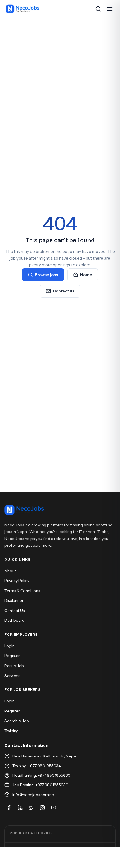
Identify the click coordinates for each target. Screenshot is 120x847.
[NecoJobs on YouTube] (53, 807)
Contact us (63, 291)
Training (11, 730)
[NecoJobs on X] (31, 807)
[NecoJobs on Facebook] (8, 807)
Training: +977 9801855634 (36, 765)
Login (9, 645)
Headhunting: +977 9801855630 (41, 775)
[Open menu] (110, 9)
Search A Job (16, 720)
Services (12, 675)
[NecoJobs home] (22, 9)
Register (12, 655)
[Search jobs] (98, 9)
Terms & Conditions (22, 590)
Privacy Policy (16, 580)
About (10, 570)
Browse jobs (46, 274)
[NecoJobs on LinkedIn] (20, 807)
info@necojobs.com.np (33, 794)
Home (86, 274)
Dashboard (14, 620)
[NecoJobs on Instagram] (42, 807)
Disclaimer (13, 600)
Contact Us (14, 610)
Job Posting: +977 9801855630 (40, 784)
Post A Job (14, 665)
